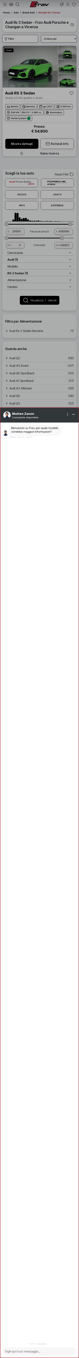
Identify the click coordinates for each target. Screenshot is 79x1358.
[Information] (68, 414)
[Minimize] (73, 414)
